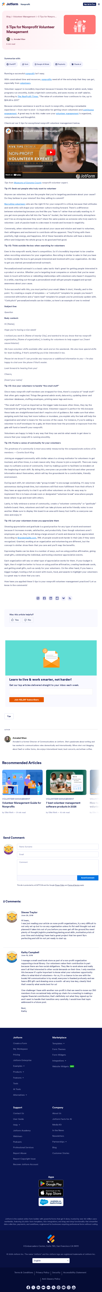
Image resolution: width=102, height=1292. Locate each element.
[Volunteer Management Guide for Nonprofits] (22, 782)
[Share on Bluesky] (63, 598)
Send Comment (87, 878)
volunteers (25, 83)
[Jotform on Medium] (43, 1287)
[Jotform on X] (33, 1287)
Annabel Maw (19, 39)
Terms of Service (74, 885)
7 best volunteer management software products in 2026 (63, 804)
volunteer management (67, 113)
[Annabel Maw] (8, 39)
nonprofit (30, 73)
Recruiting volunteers (14, 204)
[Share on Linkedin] (50, 598)
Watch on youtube (13, 174)
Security (56, 1272)
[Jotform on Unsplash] (74, 1287)
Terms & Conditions (23, 1272)
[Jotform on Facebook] (28, 1287)
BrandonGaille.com (27, 537)
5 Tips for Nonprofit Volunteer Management (36, 130)
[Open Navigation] (99, 4)
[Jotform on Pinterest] (58, 1287)
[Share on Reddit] (57, 598)
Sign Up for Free (89, 4)
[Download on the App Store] (51, 1192)
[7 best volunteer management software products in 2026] (66, 782)
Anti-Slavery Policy (51, 1278)
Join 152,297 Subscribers (26, 699)
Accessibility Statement (74, 1272)
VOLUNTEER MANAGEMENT (16, 798)
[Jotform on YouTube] (63, 1287)
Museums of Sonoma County (28, 182)
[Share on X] (38, 598)
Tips (9, 716)
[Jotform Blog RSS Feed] (70, 598)
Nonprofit (25, 4)
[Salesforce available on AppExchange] (51, 1202)
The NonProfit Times (28, 96)
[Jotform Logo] (10, 4)
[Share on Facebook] (44, 598)
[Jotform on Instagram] (69, 1287)
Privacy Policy (60, 885)
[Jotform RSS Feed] (53, 1287)
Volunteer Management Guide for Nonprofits (21, 804)
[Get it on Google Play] (51, 1183)
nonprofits (47, 79)
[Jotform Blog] (48, 1287)
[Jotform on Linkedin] (38, 1287)
